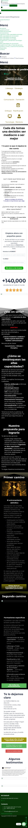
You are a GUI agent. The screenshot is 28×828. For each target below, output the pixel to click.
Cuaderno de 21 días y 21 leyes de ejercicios (11, 45)
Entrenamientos (4, 33)
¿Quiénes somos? (4, 30)
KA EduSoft (3, 28)
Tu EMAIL (5, 258)
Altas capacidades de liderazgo (8, 37)
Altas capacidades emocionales (8, 39)
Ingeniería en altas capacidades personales (11, 34)
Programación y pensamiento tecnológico (11, 40)
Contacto (2, 49)
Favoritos (7, 19)
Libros (1, 42)
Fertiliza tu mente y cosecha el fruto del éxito (12, 46)
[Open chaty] (24, 824)
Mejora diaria (3, 48)
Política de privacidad (5, 31)
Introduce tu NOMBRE (9, 251)
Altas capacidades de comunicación (9, 36)
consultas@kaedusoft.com (11, 811)
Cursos (2, 19)
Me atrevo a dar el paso (14, 268)
